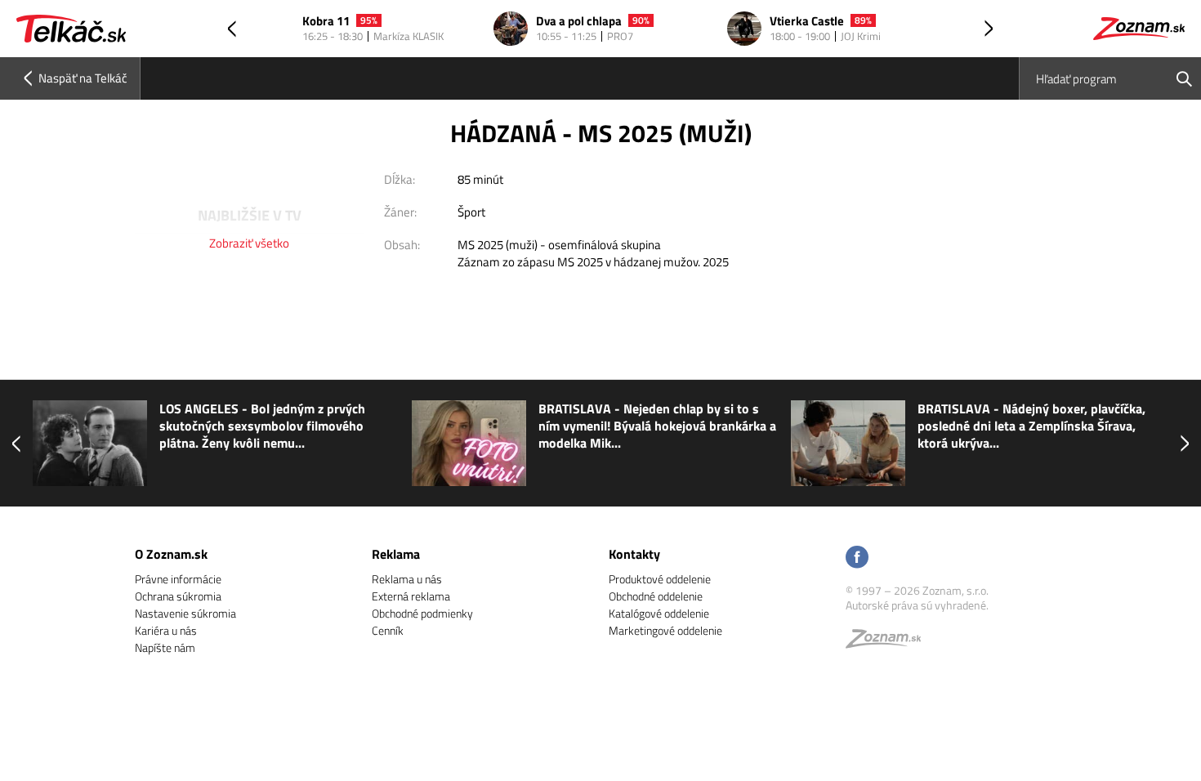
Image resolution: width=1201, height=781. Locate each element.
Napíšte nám (165, 647)
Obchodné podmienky (422, 613)
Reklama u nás (407, 578)
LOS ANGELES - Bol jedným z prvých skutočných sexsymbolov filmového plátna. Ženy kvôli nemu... (262, 426)
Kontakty (634, 554)
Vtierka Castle (807, 22)
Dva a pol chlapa (579, 22)
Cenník (388, 630)
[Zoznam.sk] (889, 642)
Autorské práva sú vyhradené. (917, 605)
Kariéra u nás (166, 630)
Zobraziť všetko (249, 243)
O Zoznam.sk (171, 554)
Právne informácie (178, 578)
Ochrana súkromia (178, 596)
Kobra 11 (326, 22)
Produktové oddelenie (660, 578)
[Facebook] (857, 558)
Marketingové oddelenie (665, 630)
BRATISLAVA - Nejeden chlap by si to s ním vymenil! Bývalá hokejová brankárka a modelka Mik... (657, 426)
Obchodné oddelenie (656, 596)
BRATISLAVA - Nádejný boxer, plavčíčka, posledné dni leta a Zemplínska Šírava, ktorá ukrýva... (1031, 426)
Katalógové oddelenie (659, 613)
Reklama (396, 554)
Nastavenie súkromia (185, 613)
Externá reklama (411, 596)
